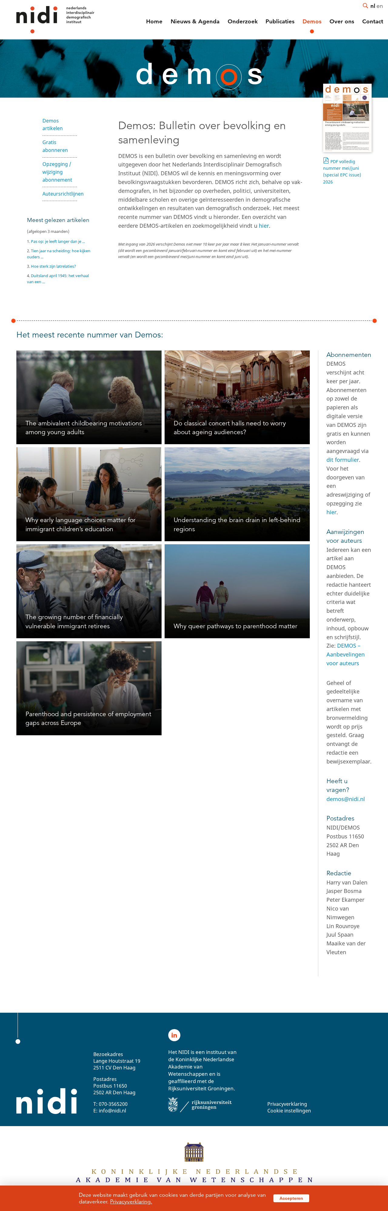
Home (154, 21)
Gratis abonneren (55, 146)
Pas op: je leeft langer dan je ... (58, 241)
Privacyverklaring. (131, 1201)
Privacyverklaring (287, 1104)
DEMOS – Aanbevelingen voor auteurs (345, 654)
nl (372, 5)
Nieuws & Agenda (195, 21)
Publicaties (280, 21)
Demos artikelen (52, 124)
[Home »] (47, 19)
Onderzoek (243, 21)
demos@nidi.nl (345, 799)
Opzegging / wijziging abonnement (57, 172)
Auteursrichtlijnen (59, 193)
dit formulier (342, 459)
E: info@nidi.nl (109, 1110)
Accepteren (291, 1198)
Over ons (341, 21)
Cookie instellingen (289, 1110)
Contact (372, 21)
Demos (312, 21)
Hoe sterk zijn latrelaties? (53, 266)
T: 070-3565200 (110, 1104)
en (379, 5)
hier (264, 225)
